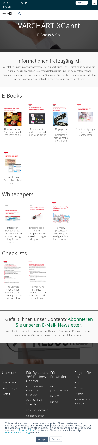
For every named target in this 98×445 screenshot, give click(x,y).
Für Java (54, 401)
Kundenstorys (9, 388)
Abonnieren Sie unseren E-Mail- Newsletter (54, 322)
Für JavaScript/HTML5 (59, 388)
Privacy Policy (26, 430)
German (7, 2)
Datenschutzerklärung (17, 432)
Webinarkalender (35, 415)
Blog (77, 382)
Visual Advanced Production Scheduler (34, 390)
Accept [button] (42, 439)
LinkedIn (79, 393)
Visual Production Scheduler (35, 402)
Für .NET (54, 396)
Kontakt (6, 393)
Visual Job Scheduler (37, 409)
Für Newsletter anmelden (82, 401)
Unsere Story (9, 382)
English (7, 6)
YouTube (79, 388)
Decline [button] (56, 439)
